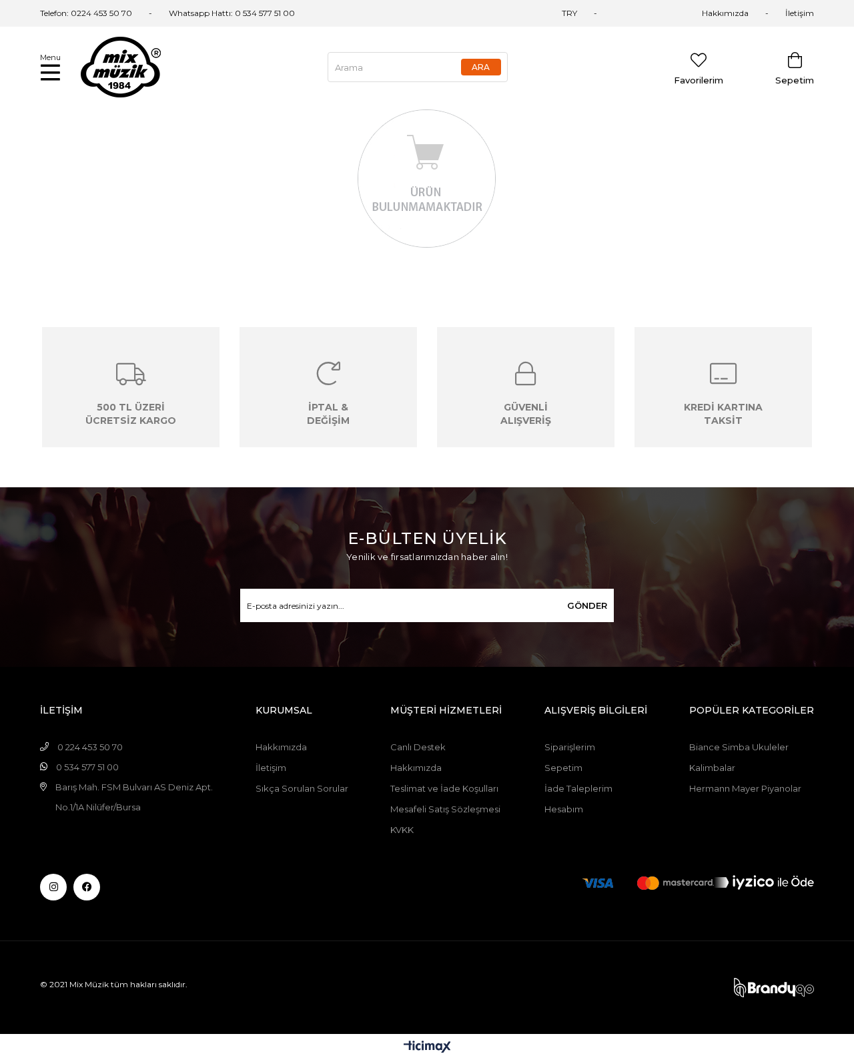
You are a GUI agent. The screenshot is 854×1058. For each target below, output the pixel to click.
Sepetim (563, 767)
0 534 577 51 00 (265, 13)
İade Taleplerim (578, 788)
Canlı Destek (418, 747)
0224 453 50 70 (101, 13)
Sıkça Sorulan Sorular (302, 788)
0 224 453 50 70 (90, 747)
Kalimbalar (712, 767)
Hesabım (563, 809)
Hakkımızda (725, 13)
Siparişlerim (569, 747)
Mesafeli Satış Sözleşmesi (445, 809)
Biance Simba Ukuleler (739, 747)
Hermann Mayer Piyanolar (745, 788)
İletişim (799, 13)
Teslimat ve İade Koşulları (444, 788)
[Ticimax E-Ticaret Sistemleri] (427, 1048)
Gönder (587, 605)
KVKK (402, 829)
